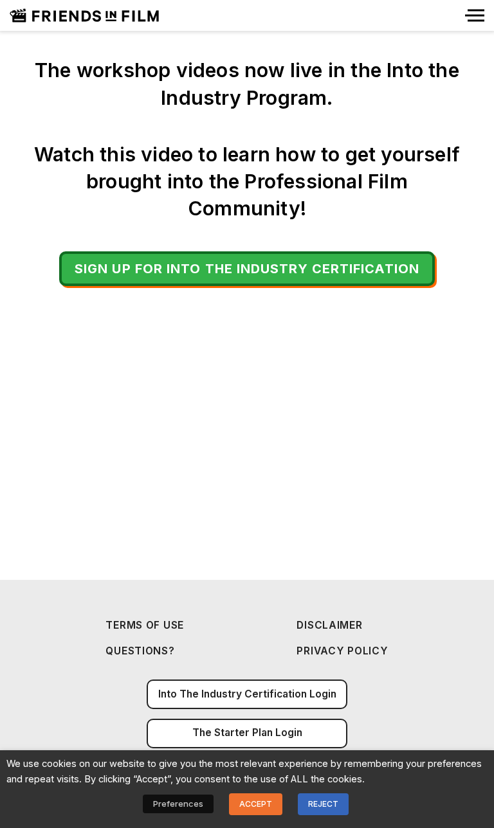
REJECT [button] (323, 804)
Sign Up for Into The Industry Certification (247, 268)
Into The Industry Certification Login (247, 694)
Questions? (139, 651)
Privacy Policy (342, 651)
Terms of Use (144, 625)
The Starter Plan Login (247, 732)
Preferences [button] (178, 803)
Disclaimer (329, 625)
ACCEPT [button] (255, 804)
